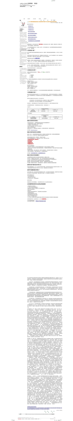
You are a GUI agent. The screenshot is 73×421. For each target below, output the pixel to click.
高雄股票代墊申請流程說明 (31, 406)
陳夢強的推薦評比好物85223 (23, 27)
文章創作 (28, 18)
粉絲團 (14, 420)
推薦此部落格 (25, 5)
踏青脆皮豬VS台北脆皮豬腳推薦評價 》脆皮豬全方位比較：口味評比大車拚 (23, 33)
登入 (55, 420)
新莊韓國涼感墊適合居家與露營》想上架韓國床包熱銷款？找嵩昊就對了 (23, 79)
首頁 (24, 18)
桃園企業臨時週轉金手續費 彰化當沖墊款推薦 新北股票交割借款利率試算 (23, 64)
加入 (56, 420)
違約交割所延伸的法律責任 (32, 33)
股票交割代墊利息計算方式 (32, 37)
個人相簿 (34, 18)
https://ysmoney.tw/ (34, 130)
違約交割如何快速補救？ (32, 35)
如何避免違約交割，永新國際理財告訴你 (38, 153)
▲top (54, 417)
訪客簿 (40, 18)
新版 (35, 3)
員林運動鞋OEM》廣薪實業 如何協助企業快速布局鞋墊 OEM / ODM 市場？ (23, 76)
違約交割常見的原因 (31, 31)
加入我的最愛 (29, 5)
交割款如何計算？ (31, 27)
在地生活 (58, 410)
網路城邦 (54, 0)
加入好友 (21, 5)
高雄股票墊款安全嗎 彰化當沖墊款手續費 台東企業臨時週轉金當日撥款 (23, 40)
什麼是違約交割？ (31, 29)
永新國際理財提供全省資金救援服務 (34, 40)
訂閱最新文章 (33, 5)
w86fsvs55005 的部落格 (26, 3)
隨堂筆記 (61, 410)
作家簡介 (45, 18)
